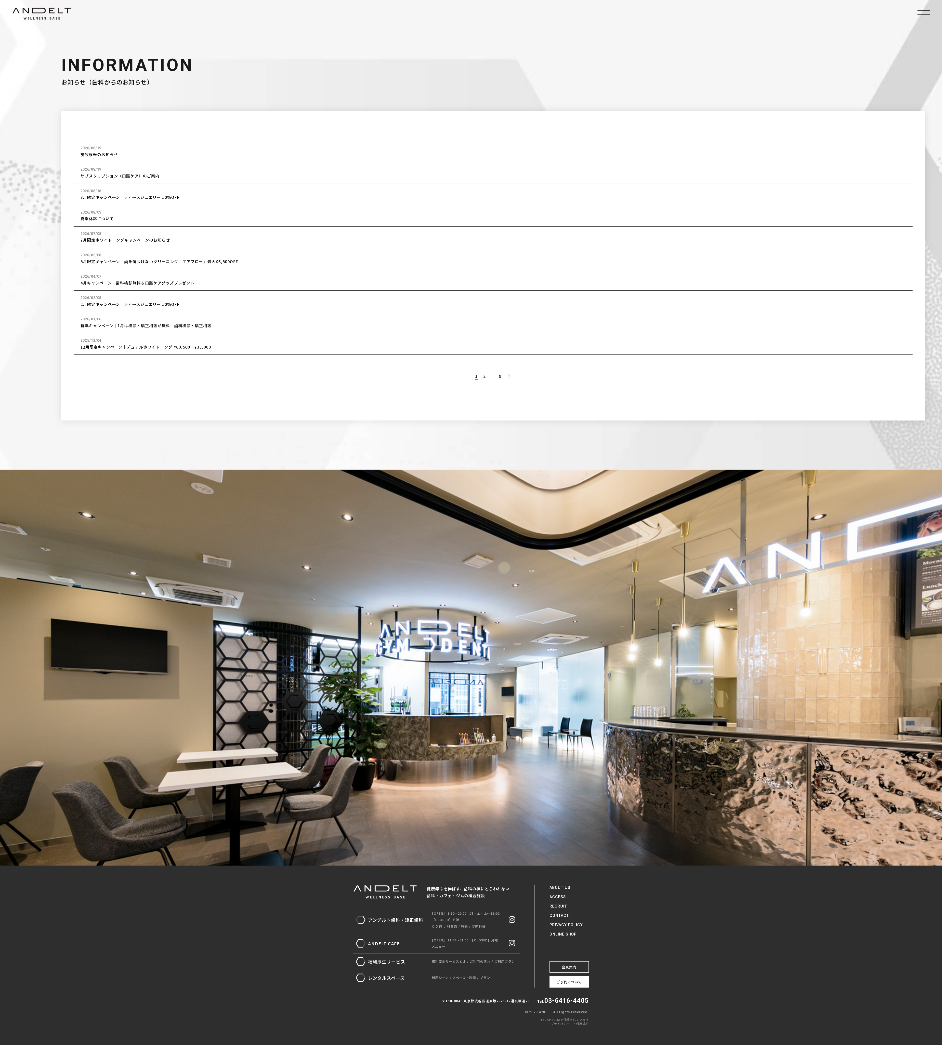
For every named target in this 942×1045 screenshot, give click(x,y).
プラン (485, 977)
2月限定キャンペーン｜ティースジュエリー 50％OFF (130, 304)
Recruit (558, 906)
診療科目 (478, 926)
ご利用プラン (504, 961)
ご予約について (569, 981)
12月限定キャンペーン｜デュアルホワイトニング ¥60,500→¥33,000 (145, 347)
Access (558, 897)
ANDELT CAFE (384, 943)
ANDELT (41, 13)
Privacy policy (566, 925)
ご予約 (437, 926)
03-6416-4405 (566, 1000)
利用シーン (440, 977)
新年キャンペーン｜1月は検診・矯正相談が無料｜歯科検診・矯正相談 (145, 325)
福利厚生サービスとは (449, 961)
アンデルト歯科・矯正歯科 (395, 920)
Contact (559, 915)
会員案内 (569, 966)
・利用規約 (581, 1023)
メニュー (438, 946)
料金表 (452, 926)
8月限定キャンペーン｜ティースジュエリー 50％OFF (130, 197)
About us (560, 887)
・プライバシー (559, 1023)
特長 (464, 926)
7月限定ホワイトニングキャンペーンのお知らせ (125, 240)
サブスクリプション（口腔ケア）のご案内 (119, 175)
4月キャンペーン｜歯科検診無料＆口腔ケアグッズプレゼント (137, 282)
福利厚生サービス (386, 961)
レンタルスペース (386, 978)
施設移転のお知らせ (99, 154)
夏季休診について (97, 218)
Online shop (563, 934)
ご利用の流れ (480, 961)
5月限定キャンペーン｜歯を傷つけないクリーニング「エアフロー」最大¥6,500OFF (159, 261)
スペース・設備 (464, 977)
